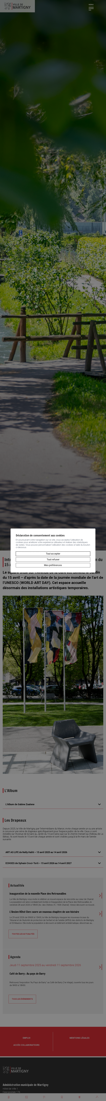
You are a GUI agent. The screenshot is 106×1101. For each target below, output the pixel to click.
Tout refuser (53, 559)
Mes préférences (53, 565)
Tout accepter (53, 553)
